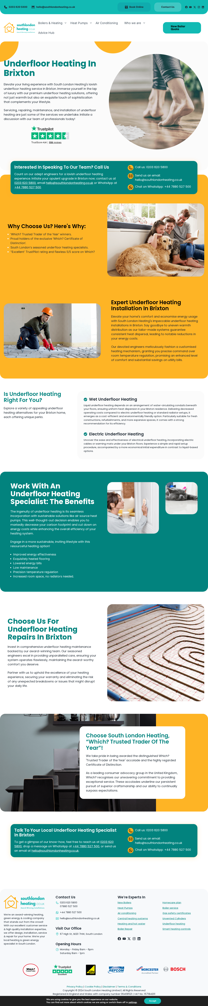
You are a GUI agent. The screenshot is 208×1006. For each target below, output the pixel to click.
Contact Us (167, 7)
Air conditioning (127, 913)
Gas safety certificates (176, 913)
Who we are (132, 23)
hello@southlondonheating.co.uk (69, 183)
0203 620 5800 (25, 183)
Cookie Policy (93, 986)
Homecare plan (171, 902)
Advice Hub (46, 32)
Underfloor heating (173, 923)
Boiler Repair (125, 929)
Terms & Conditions (129, 986)
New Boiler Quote (178, 28)
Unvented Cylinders (174, 918)
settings (133, 1002)
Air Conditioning (107, 23)
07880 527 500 (69, 906)
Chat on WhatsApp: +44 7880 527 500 (163, 187)
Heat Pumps (79, 23)
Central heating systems (133, 918)
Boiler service (170, 908)
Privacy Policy (75, 986)
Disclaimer (109, 986)
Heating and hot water (131, 923)
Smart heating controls (176, 929)
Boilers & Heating (50, 23)
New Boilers (124, 902)
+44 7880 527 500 (27, 187)
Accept (152, 1000)
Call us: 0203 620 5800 (151, 167)
